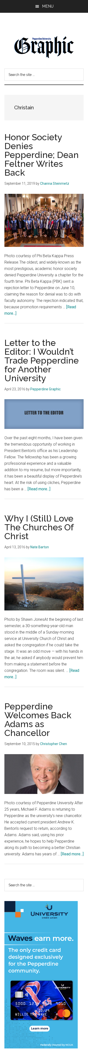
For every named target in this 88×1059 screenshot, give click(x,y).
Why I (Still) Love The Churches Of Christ (39, 527)
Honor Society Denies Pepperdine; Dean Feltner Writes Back (41, 155)
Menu (48, 6)
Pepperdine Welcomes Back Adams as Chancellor (37, 719)
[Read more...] (39, 489)
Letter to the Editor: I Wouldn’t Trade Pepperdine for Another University (41, 360)
